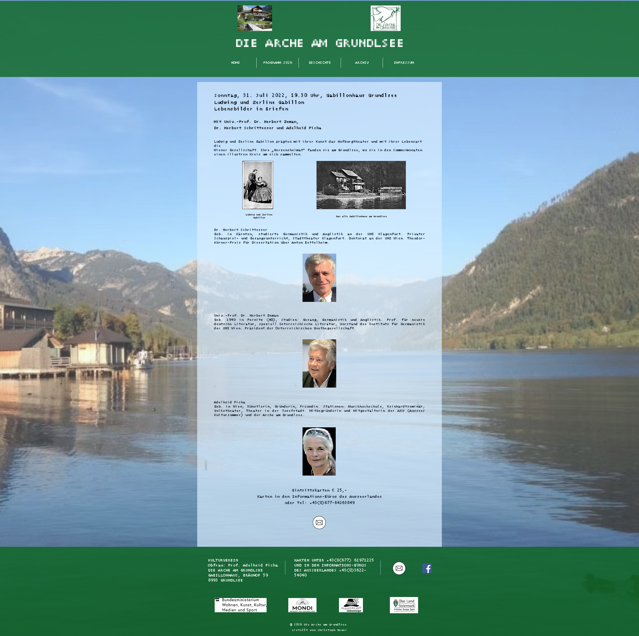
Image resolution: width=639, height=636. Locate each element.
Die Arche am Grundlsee (325, 624)
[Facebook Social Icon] (427, 568)
